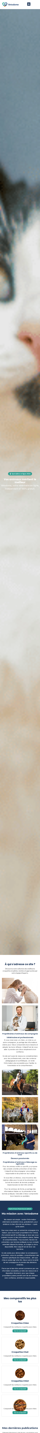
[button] (28, 4)
